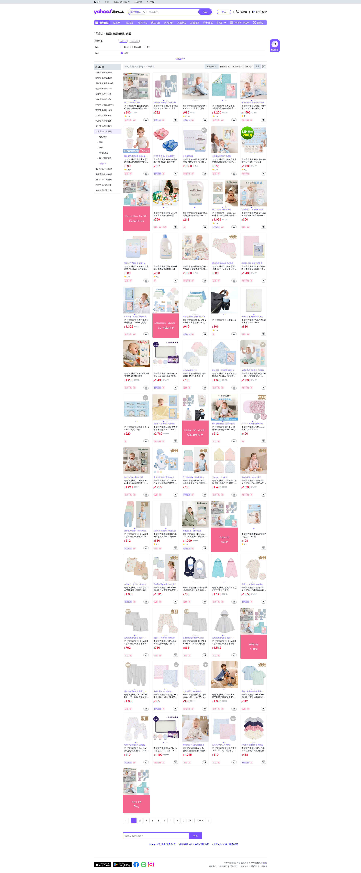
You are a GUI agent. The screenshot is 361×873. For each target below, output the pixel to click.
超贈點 (260, 22)
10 (189, 820)
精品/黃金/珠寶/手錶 (103, 88)
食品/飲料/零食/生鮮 (103, 120)
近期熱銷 (249, 66)
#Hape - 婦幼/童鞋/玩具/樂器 (162, 844)
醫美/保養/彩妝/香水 (103, 110)
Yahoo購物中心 (109, 11)
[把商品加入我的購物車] (146, 120)
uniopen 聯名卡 (241, 22)
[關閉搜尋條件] (143, 12)
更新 (265, 862)
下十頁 (200, 820)
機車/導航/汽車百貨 (103, 185)
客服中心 (212, 866)
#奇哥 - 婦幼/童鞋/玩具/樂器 (225, 844)
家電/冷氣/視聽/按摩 (103, 77)
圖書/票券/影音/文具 (103, 190)
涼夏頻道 (181, 22)
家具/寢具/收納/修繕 (103, 174)
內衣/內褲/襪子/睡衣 (103, 99)
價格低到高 (224, 66)
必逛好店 (194, 22)
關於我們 (223, 866)
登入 (224, 11)
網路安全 (244, 866)
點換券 (116, 22)
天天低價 (168, 22)
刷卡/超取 (208, 22)
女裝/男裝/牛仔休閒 (103, 94)
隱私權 (254, 866)
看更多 (219, 22)
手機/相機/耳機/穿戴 (103, 72)
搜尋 (195, 835)
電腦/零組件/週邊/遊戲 (104, 83)
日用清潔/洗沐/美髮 (103, 115)
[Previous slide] (125, 86)
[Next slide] (148, 86)
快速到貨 (155, 22)
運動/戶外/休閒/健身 (103, 179)
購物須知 (233, 866)
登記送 (129, 22)
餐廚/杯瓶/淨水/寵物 (103, 168)
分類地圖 (263, 866)
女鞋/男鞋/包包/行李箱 (104, 104)
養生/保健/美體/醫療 (103, 126)
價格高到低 (237, 66)
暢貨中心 (142, 22)
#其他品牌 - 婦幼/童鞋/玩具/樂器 (194, 844)
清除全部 (134, 41)
